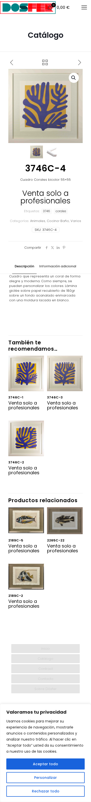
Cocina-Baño (58, 220)
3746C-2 (16, 462)
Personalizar (45, 777)
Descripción (24, 266)
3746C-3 (55, 397)
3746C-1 (15, 397)
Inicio (45, 648)
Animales (37, 220)
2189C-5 (15, 540)
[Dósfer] (28, 7)
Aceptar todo (45, 764)
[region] (45, 753)
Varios (76, 220)
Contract (45, 668)
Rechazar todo (45, 791)
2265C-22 (55, 540)
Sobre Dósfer (45, 688)
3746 (46, 211)
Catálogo (45, 658)
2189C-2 (15, 595)
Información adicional (57, 266)
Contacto (45, 678)
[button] (74, 78)
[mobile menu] (84, 7)
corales (61, 211)
